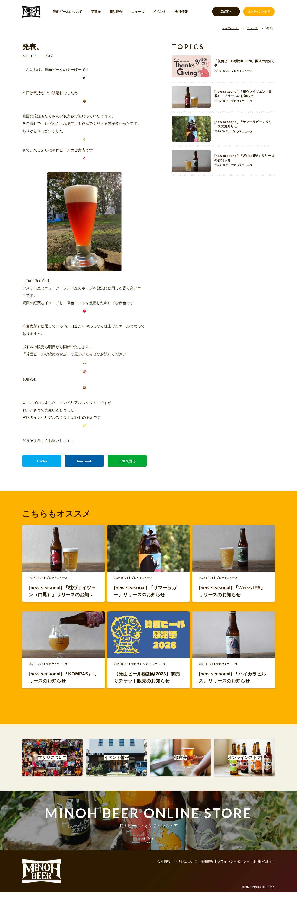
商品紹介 (116, 11)
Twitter (41, 461)
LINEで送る (127, 461)
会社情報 (181, 11)
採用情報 (206, 861)
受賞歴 (96, 11)
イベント (159, 11)
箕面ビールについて (67, 11)
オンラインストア (259, 11)
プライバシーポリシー (233, 861)
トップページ (230, 28)
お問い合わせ (263, 861)
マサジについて (185, 861)
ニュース (137, 11)
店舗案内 (226, 11)
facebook (84, 461)
